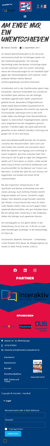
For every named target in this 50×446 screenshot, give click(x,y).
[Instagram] (34, 270)
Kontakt (7, 368)
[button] (25, 16)
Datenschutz (10, 363)
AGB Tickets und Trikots (11, 380)
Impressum (9, 357)
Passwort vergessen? (13, 438)
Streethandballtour (12, 374)
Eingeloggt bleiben (15, 429)
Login (8, 400)
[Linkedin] (25, 270)
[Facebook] (15, 270)
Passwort (9, 419)
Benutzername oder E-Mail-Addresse (22, 410)
